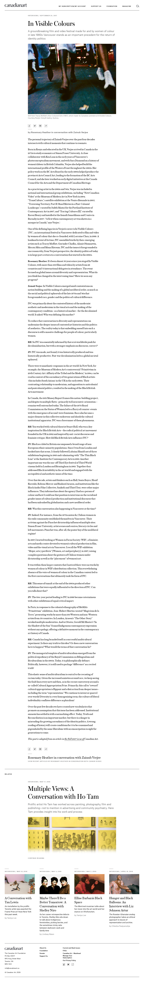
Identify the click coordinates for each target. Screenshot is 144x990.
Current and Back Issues (71, 948)
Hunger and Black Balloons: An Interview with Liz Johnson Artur (121, 903)
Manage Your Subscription (67, 957)
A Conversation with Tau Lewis (18, 899)
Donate (42, 953)
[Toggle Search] (137, 6)
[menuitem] (112, 6)
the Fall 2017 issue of (74, 739)
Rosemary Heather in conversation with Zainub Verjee (59, 132)
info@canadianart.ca (12, 968)
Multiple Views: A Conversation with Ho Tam (63, 792)
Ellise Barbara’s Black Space (88, 899)
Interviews (33, 15)
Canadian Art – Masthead (72, 953)
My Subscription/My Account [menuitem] (72, 6)
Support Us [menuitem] (96, 6)
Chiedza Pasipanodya (121, 926)
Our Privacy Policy (69, 960)
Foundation (44, 951)
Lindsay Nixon (48, 934)
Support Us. (44, 956)
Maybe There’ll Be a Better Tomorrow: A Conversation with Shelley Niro (53, 903)
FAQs (65, 951)
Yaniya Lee (11, 918)
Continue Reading (36, 858)
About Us (43, 948)
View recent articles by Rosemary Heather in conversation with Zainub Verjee (65, 761)
